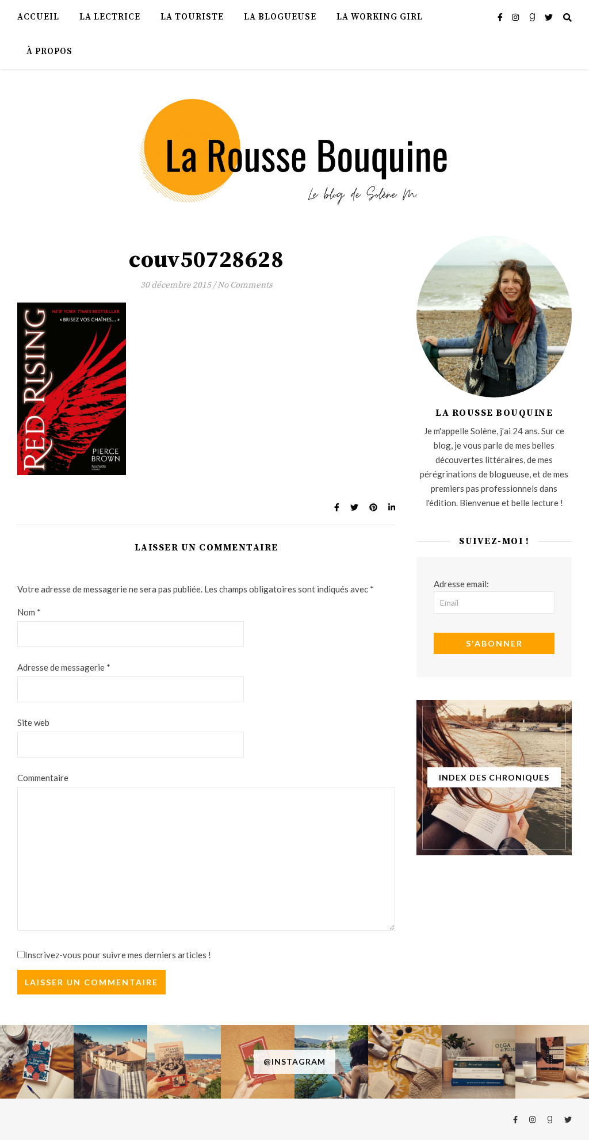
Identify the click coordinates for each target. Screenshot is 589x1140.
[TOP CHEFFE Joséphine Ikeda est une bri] (552, 1062)
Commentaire (42, 777)
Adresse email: (461, 584)
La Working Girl (379, 17)
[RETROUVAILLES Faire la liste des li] (184, 1062)
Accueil (38, 17)
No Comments (245, 285)
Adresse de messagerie (63, 667)
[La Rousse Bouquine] (294, 150)
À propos (49, 51)
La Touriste (192, 17)
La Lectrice (109, 17)
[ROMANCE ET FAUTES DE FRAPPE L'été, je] (37, 1062)
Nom (29, 612)
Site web (33, 722)
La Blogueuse (280, 17)
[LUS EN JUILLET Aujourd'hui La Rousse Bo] (478, 1062)
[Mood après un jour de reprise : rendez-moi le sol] (110, 1062)
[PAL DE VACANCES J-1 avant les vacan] (405, 1062)
